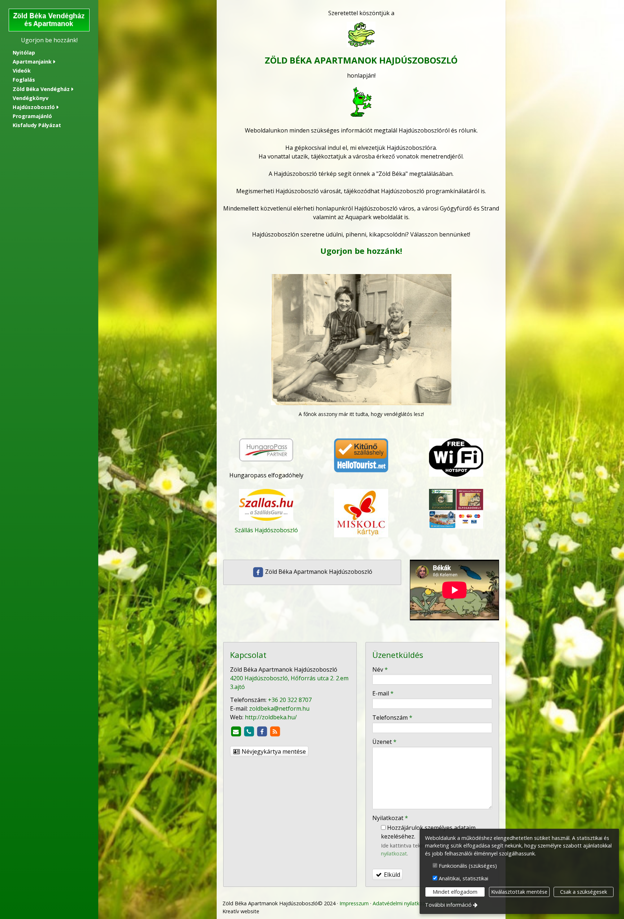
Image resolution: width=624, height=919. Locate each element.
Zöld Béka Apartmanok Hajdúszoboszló (318, 572)
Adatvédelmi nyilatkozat (401, 903)
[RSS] (275, 731)
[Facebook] (262, 731)
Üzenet (384, 742)
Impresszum (354, 903)
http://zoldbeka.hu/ (271, 717)
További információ (448, 904)
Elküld (391, 875)
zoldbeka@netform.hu (279, 708)
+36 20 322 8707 (290, 700)
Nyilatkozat (390, 818)
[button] (49, 61)
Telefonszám (392, 717)
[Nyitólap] (49, 20)
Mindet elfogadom (455, 891)
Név (380, 669)
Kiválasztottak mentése (519, 891)
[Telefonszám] (249, 731)
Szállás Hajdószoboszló (266, 530)
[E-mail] (236, 731)
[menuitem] (49, 52)
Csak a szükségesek (583, 891)
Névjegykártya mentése (273, 751)
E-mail (383, 693)
